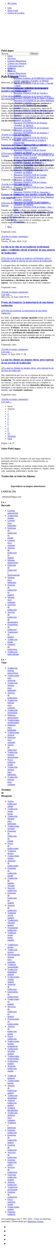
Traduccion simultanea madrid (12, 972)
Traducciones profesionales (13, 721)
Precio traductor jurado (11, 762)
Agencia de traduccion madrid (12, 1089)
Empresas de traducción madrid (12, 1139)
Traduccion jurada (12, 640)
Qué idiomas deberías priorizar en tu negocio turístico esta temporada (24, 89)
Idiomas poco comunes (11, 599)
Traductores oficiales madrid (12, 922)
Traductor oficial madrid (11, 915)
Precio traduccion (12, 1037)
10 (8, 434)
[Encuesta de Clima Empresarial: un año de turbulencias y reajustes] (28, 156)
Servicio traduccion (12, 889)
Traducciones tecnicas (13, 733)
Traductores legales (12, 946)
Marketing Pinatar (35, 1221)
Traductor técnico (11, 852)
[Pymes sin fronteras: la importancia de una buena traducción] (28, 313)
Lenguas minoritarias (12, 511)
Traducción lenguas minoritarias (12, 754)
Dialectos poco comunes (11, 740)
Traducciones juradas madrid (13, 979)
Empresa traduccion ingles (12, 1162)
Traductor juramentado (12, 965)
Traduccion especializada (13, 653)
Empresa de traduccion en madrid (12, 590)
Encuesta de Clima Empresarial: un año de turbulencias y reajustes (24, 146)
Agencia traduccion (12, 1183)
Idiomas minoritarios (12, 561)
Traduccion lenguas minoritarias (12, 670)
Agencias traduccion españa (12, 1068)
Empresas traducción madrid (12, 1177)
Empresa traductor (11, 1213)
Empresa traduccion (12, 1131)
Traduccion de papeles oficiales (12, 882)
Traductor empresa (11, 1076)
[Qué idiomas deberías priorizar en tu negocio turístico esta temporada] (28, 99)
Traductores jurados (12, 516)
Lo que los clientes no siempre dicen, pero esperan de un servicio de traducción (27, 361)
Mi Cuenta (12, 3)
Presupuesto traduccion (12, 928)
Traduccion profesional (12, 1188)
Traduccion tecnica (12, 950)
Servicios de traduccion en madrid (12, 1011)
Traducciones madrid (13, 1208)
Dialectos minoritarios (12, 716)
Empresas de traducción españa (12, 872)
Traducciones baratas (13, 1081)
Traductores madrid (12, 1062)
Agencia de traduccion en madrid (12, 553)
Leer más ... (6, 137)
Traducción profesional (12, 711)
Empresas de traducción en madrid (12, 898)
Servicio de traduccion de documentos (12, 617)
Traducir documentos (12, 1109)
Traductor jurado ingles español (11, 936)
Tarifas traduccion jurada (12, 803)
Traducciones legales (13, 857)
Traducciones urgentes (13, 827)
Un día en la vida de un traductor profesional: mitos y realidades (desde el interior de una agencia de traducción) (28, 249)
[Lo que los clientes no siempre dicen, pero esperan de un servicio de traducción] (28, 370)
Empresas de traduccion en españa (12, 533)
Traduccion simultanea (12, 1096)
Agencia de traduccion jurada (12, 1030)
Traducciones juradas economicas (13, 1043)
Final (9, 438)
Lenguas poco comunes (11, 542)
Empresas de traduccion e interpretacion (13, 570)
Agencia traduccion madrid (12, 1103)
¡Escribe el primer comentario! (14, 134)
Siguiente (11, 436)
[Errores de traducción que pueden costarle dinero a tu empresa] (28, 205)
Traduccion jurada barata (12, 811)
